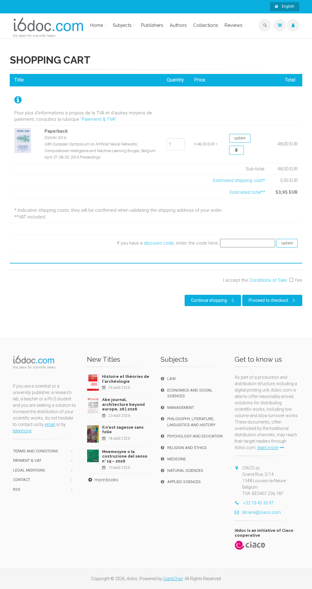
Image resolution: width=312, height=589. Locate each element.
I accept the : (262, 280)
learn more (267, 447)
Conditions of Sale (268, 280)
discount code (159, 243)
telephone (22, 430)
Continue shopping (209, 300)
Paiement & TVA (98, 119)
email (50, 424)
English (287, 6)
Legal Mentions (29, 470)
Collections (205, 25)
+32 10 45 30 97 (258, 502)
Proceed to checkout (268, 300)
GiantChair (173, 578)
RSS (16, 489)
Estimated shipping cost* (239, 180)
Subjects (122, 25)
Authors (178, 25)
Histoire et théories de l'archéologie (125, 379)
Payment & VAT (27, 460)
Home (96, 25)
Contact (21, 479)
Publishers (152, 25)
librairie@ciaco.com (261, 512)
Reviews (233, 25)
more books (106, 479)
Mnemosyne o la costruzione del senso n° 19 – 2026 (124, 456)
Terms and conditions (35, 451)
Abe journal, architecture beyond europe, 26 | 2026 (123, 404)
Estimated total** (247, 192)
